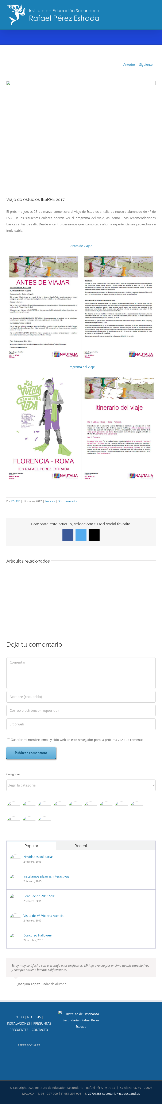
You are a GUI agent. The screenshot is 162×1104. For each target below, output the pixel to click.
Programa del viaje (81, 367)
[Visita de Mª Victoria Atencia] (15, 917)
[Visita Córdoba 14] (44, 823)
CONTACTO (40, 1030)
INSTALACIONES (18, 1023)
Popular (31, 846)
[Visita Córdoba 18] (121, 808)
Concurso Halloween (38, 935)
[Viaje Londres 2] (60, 808)
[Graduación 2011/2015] (15, 897)
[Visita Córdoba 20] (90, 808)
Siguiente (146, 64)
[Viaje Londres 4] (29, 808)
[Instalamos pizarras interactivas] (15, 877)
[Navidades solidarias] (15, 858)
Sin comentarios (67, 501)
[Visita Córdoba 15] (29, 823)
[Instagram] (26, 1056)
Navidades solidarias (38, 857)
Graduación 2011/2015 (40, 896)
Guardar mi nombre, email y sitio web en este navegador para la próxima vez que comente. (77, 739)
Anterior (129, 64)
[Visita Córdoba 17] (137, 808)
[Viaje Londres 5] (13, 808)
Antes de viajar (81, 246)
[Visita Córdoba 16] (13, 823)
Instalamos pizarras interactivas (46, 876)
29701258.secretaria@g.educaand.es (114, 1094)
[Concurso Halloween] (15, 936)
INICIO (19, 1017)
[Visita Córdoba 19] (106, 808)
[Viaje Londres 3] (44, 808)
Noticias (50, 501)
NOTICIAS (34, 1017)
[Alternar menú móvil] (154, 10)
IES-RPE (15, 501)
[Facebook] (32, 1056)
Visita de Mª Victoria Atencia (43, 915)
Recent (80, 846)
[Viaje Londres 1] (75, 808)
